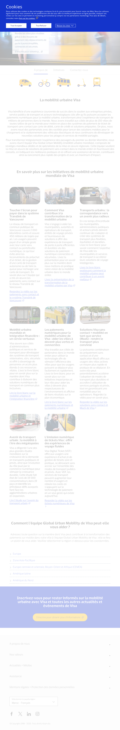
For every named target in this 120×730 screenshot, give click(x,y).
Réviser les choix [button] (63, 25)
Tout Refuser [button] (41, 25)
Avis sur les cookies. (27, 18)
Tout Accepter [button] (16, 25)
